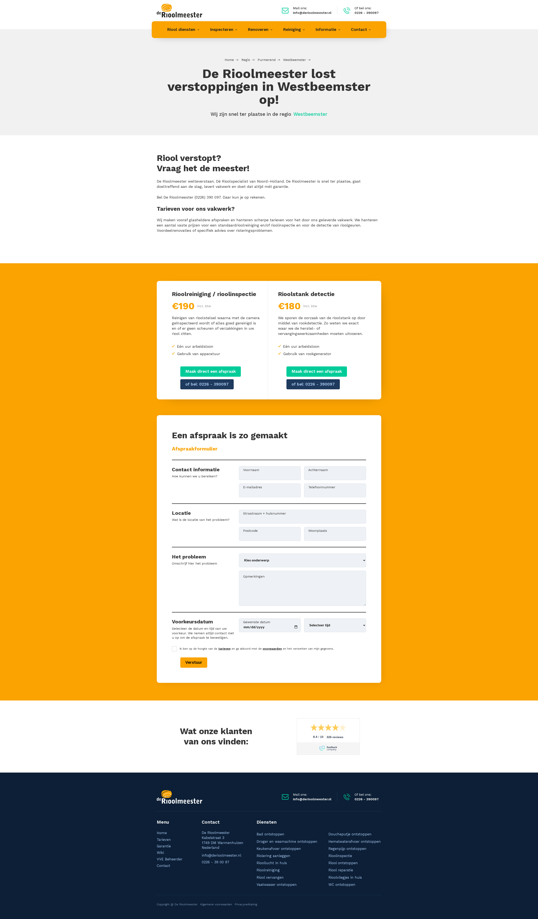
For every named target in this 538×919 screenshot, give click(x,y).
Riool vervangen (270, 877)
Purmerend (267, 60)
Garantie (164, 846)
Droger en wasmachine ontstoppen (287, 841)
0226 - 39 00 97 (215, 862)
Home (229, 60)
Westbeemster (294, 60)
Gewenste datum (256, 621)
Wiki (160, 853)
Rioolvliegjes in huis (345, 877)
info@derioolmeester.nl (221, 855)
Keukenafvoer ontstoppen (279, 849)
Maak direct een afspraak (210, 371)
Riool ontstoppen (343, 863)
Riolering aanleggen (273, 856)
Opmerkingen (254, 576)
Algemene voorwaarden (216, 904)
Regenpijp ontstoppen (347, 849)
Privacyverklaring (246, 904)
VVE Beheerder (169, 859)
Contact (163, 866)
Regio (245, 60)
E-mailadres (252, 486)
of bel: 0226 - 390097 (207, 384)
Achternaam (318, 469)
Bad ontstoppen (270, 834)
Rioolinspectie (340, 856)
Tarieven (164, 839)
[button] (183, 30)
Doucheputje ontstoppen (350, 834)
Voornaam (251, 469)
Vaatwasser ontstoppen (277, 884)
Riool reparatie (340, 870)
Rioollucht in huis (272, 863)
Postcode (250, 530)
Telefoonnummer (321, 486)
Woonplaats (317, 530)
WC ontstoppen (341, 884)
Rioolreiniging (268, 870)
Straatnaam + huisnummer (264, 513)
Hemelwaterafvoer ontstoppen (354, 841)
